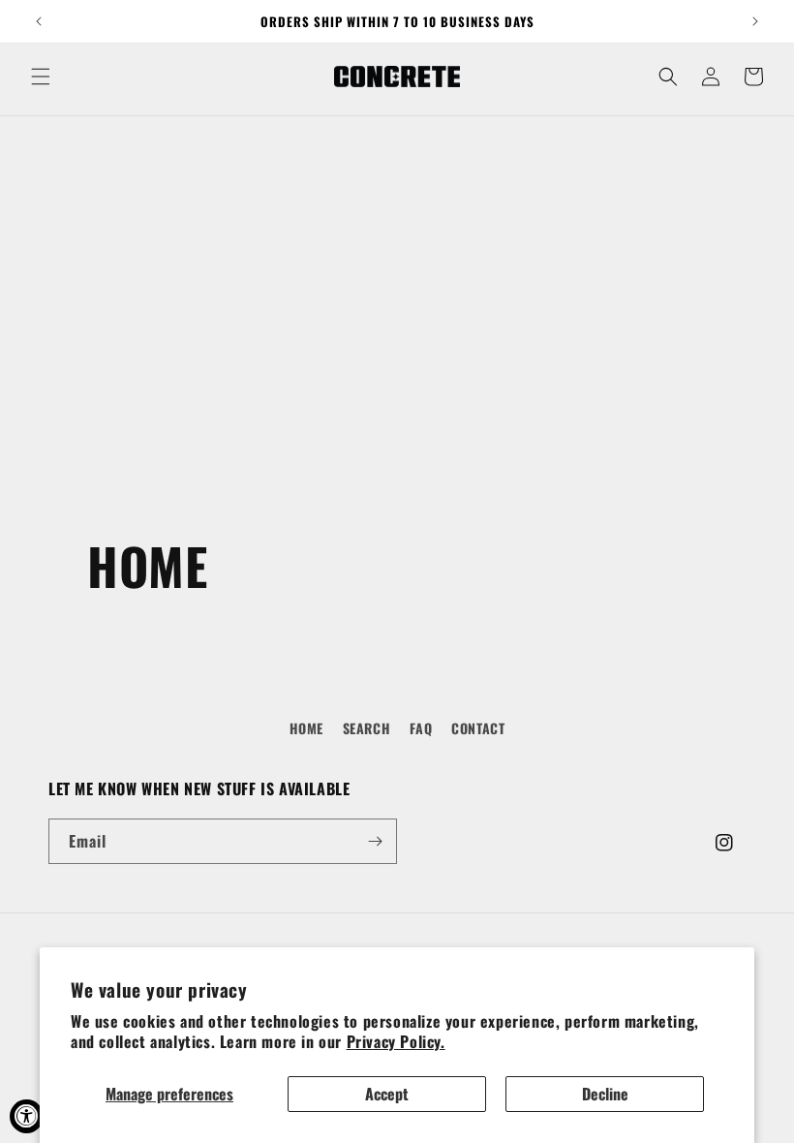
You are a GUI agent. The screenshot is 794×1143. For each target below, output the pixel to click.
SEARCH (367, 728)
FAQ (421, 728)
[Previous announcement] (38, 21)
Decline (605, 1093)
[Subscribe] (374, 841)
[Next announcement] (755, 21)
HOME (306, 728)
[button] (40, 76)
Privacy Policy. (396, 1041)
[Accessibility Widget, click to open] (27, 1116)
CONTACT (477, 728)
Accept (387, 1093)
